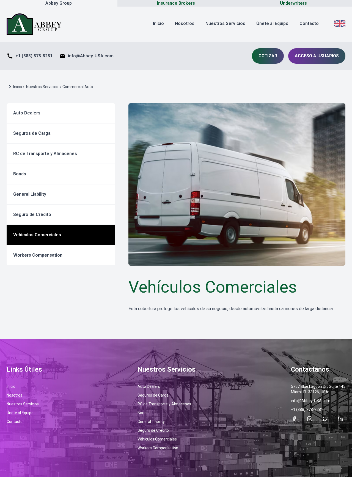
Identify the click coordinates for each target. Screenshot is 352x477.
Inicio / (18, 87)
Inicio (158, 23)
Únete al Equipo (272, 23)
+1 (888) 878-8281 (30, 56)
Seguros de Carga (32, 133)
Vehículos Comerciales (37, 234)
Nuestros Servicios (225, 23)
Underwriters (293, 3)
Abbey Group (58, 3)
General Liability (29, 194)
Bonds (19, 173)
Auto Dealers (26, 113)
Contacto (309, 23)
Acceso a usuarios (317, 55)
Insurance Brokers (176, 3)
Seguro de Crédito (32, 214)
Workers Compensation (37, 255)
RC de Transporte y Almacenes (45, 153)
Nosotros (184, 23)
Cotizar (267, 55)
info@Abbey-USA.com (86, 56)
